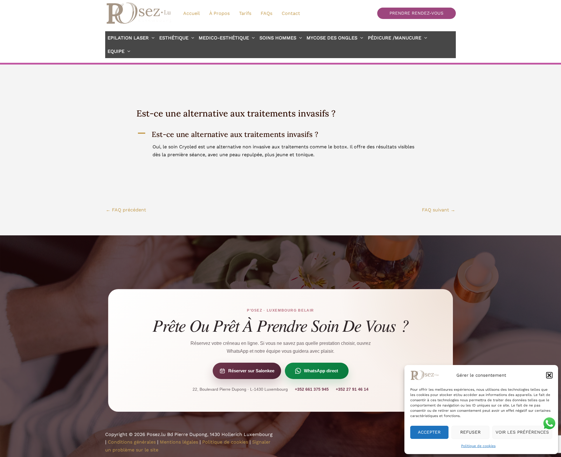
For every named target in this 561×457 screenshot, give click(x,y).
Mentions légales (179, 442)
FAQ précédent (126, 210)
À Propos (219, 13)
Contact (291, 13)
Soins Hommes (277, 38)
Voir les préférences (522, 432)
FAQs (266, 13)
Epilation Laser (128, 38)
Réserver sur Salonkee (251, 370)
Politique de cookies (478, 446)
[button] (549, 375)
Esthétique (173, 38)
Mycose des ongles (332, 38)
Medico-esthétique (224, 38)
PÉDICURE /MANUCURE (394, 38)
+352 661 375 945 (312, 389)
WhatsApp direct (321, 370)
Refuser (470, 432)
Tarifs (245, 13)
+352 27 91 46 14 (352, 389)
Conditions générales (132, 442)
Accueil (191, 13)
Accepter (429, 432)
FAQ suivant (438, 210)
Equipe (116, 51)
